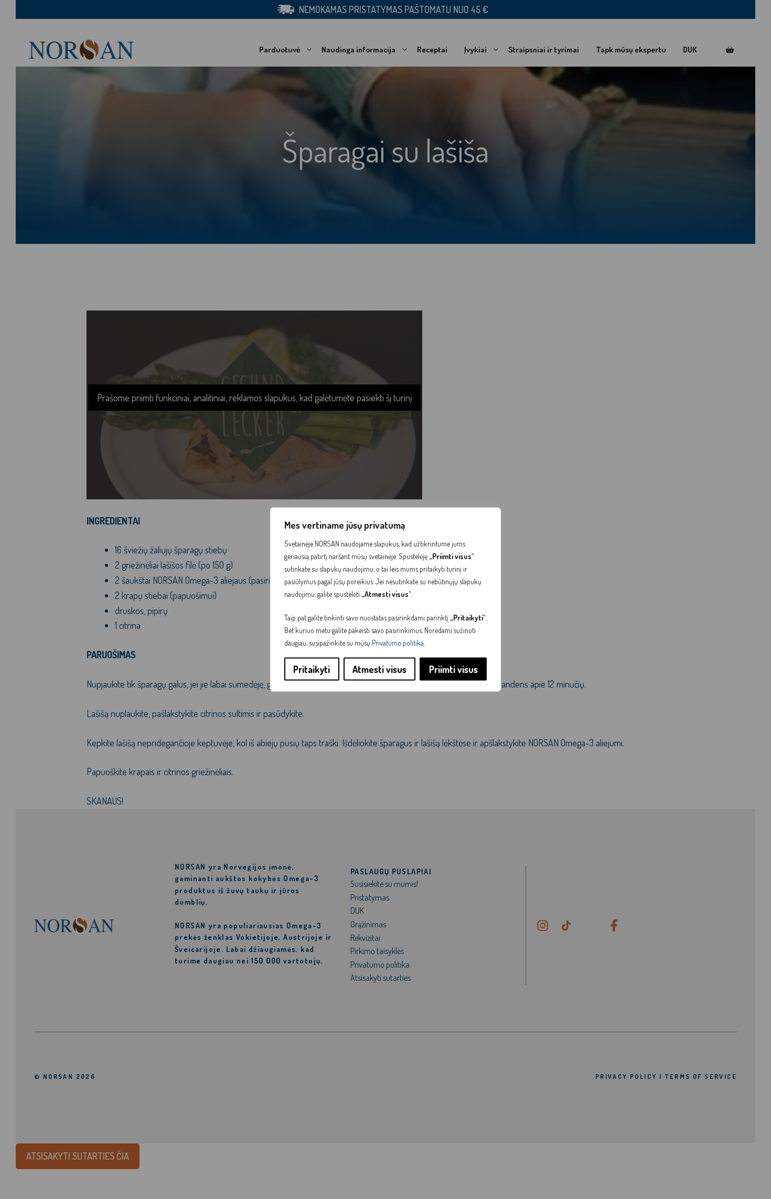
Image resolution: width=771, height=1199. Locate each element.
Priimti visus (453, 669)
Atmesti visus (379, 669)
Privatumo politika (398, 642)
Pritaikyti (311, 669)
